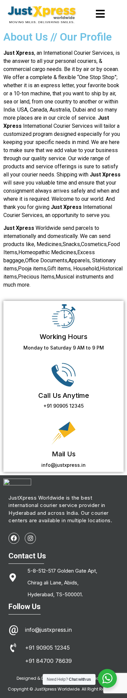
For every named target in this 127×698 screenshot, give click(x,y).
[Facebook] (13, 538)
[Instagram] (30, 538)
